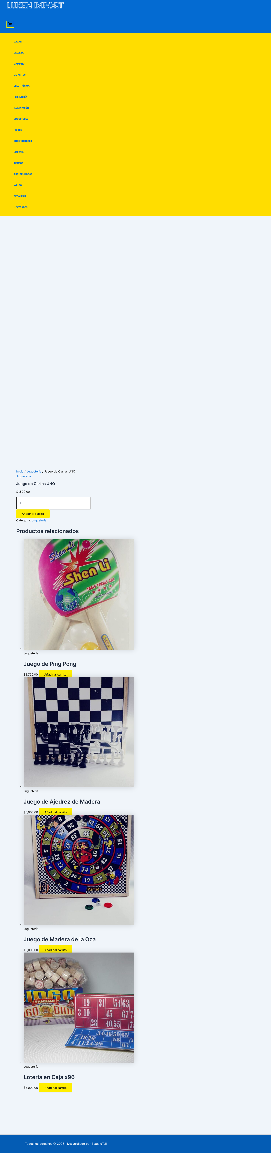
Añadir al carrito (33, 514)
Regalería (20, 196)
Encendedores (23, 141)
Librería (19, 152)
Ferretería (20, 96)
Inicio (20, 471)
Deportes (20, 74)
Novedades (20, 207)
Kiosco (18, 130)
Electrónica (21, 85)
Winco (18, 185)
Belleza (19, 52)
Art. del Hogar (23, 174)
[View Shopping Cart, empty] (10, 24)
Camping (19, 63)
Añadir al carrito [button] (55, 674)
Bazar (18, 41)
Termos (18, 163)
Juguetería (21, 119)
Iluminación (21, 107)
